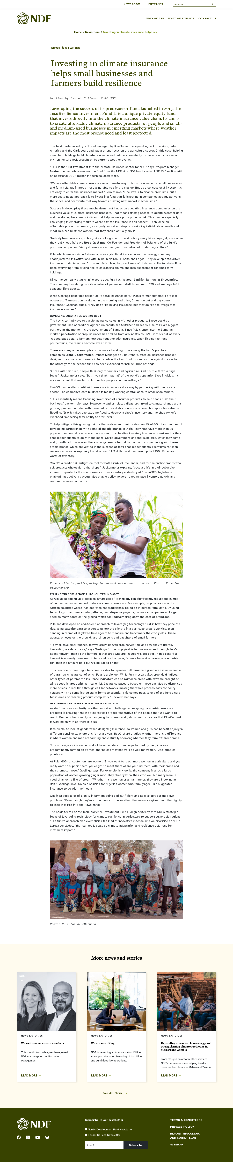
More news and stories (116, 958)
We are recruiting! (103, 1043)
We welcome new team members (42, 1043)
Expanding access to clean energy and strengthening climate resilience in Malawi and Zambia (186, 1046)
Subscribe (136, 1145)
